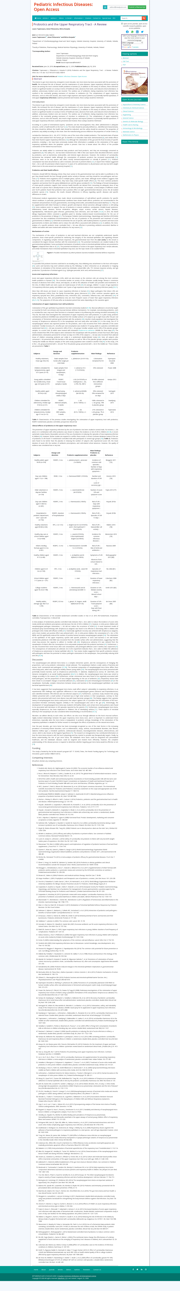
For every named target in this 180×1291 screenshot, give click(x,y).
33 (89, 293)
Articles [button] (45, 18)
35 (37, 300)
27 (102, 270)
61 (74, 674)
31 (116, 287)
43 (113, 330)
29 (82, 285)
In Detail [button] (68, 18)
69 (103, 703)
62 (99, 679)
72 (95, 712)
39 (116, 312)
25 (58, 246)
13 (71, 166)
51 (90, 624)
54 (104, 635)
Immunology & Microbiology (132, 128)
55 (71, 651)
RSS (114, 18)
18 (33, 207)
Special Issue (106, 18)
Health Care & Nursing (130, 125)
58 (65, 667)
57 (63, 667)
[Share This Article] (128, 31)
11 (109, 159)
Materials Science (129, 132)
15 (91, 183)
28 (53, 280)
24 (78, 242)
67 (80, 694)
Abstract (126, 58)
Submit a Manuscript (137, 7)
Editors (61, 18)
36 (87, 308)
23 (81, 227)
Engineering (127, 115)
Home (38, 18)
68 (91, 698)
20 (102, 212)
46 (108, 432)
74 (33, 744)
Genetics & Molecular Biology (133, 121)
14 (37, 179)
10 (116, 157)
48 (110, 432)
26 (33, 266)
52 (95, 626)
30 (114, 287)
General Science (128, 118)
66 (51, 685)
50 (102, 439)
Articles (60, 1270)
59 (82, 669)
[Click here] (135, 81)
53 (64, 631)
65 (112, 681)
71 (96, 709)
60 (72, 674)
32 (88, 291)
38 (89, 308)
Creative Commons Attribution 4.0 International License (77, 1276)
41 (99, 321)
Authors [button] (53, 18)
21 (60, 216)
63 (74, 681)
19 (100, 212)
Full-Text (126, 61)
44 (99, 337)
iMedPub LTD (63, 1278)
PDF (124, 65)
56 (41, 656)
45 (103, 342)
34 (114, 295)
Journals (51, 1270)
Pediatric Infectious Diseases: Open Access (63, 7)
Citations (88, 18)
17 (110, 203)
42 (45, 328)
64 (86, 681)
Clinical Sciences (128, 111)
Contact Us (97, 18)
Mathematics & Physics (131, 135)
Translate (135, 47)
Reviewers (86, 1270)
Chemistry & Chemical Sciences (133, 108)
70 (86, 707)
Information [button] (78, 18)
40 (83, 319)
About (43, 1270)
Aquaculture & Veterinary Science (134, 104)
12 (93, 162)
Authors (77, 1270)
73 (71, 733)
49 (41, 436)
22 (51, 221)
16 (47, 192)
